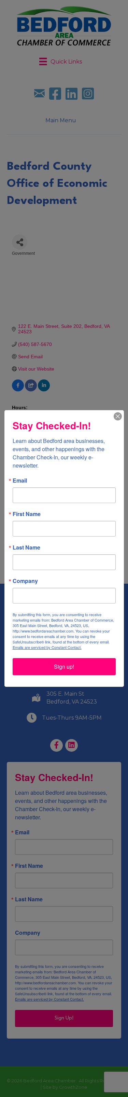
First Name (27, 514)
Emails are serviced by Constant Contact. (47, 647)
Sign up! (64, 666)
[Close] (118, 416)
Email (20, 480)
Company (25, 581)
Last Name (26, 547)
